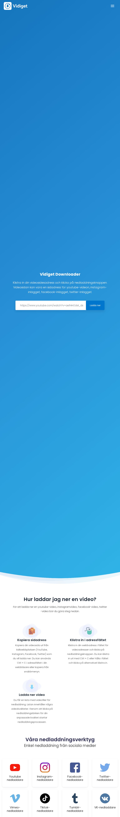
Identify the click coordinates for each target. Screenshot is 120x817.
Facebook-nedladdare (75, 778)
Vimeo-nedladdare (15, 809)
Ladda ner (95, 305)
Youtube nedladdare (15, 778)
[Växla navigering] (112, 5)
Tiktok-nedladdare (45, 809)
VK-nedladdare (105, 807)
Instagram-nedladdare (45, 778)
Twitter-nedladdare (105, 778)
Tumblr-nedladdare (75, 809)
